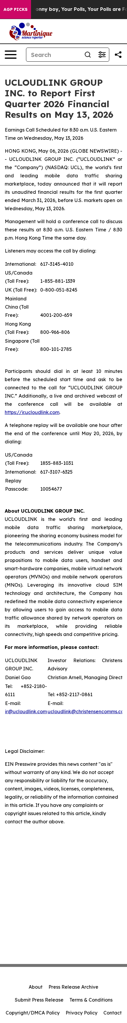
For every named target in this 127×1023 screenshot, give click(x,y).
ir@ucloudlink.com (26, 711)
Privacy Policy (81, 1013)
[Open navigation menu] (11, 54)
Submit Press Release (39, 1000)
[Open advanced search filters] (102, 54)
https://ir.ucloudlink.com (32, 412)
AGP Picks (15, 9)
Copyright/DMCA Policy (33, 1013)
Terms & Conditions (91, 1000)
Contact (112, 1013)
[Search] (88, 54)
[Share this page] (118, 54)
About (36, 987)
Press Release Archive (73, 987)
